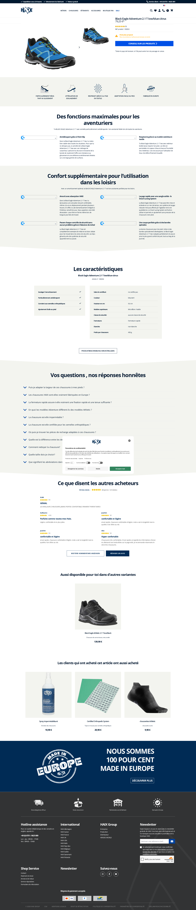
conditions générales (150, 854)
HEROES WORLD (106, 837)
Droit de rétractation (79, 906)
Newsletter (69, 868)
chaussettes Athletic (147, 721)
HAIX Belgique (65, 849)
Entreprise (103, 829)
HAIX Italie (64, 843)
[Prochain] (79, 47)
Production (104, 832)
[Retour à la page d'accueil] (27, 10)
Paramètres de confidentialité (132, 906)
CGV (45, 906)
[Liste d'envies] (155, 10)
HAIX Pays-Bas (65, 846)
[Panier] (172, 10)
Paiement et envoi (27, 876)
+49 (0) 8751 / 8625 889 (29, 835)
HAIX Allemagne (66, 829)
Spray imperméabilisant (48, 721)
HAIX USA (64, 840)
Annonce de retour (27, 879)
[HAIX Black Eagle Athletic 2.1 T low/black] (98, 607)
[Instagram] (102, 874)
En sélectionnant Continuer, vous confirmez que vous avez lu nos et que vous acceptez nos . (158, 850)
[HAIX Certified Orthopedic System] (98, 695)
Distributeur (104, 835)
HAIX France (65, 835)
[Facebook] (109, 874)
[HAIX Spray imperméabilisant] (48, 695)
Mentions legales (59, 906)
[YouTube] (116, 874)
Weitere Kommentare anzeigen (85, 553)
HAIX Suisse (65, 832)
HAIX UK (63, 837)
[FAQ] (168, 10)
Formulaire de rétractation (30, 884)
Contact (23, 873)
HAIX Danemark (66, 854)
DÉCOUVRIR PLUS (142, 780)
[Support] (164, 10)
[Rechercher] (151, 10)
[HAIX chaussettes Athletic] (147, 695)
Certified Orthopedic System (98, 721)
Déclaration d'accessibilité (160, 906)
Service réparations (27, 881)
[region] (49, 47)
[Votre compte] (159, 10)
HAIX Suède (65, 852)
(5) (121, 26)
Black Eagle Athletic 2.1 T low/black (98, 633)
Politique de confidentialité (104, 906)
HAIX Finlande (65, 857)
